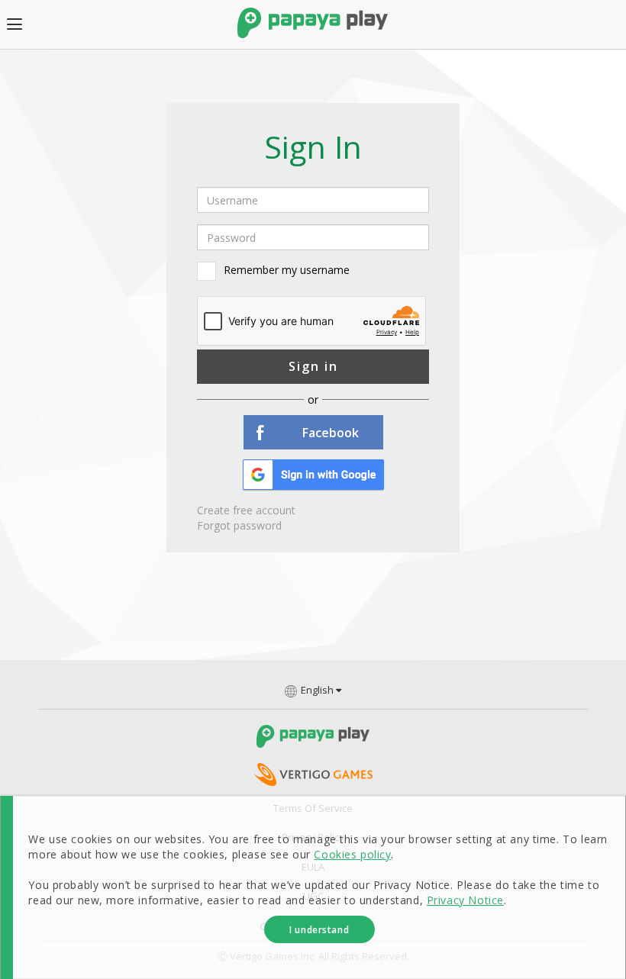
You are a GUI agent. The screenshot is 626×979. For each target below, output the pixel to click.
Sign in (313, 366)
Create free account (246, 510)
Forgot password (239, 525)
